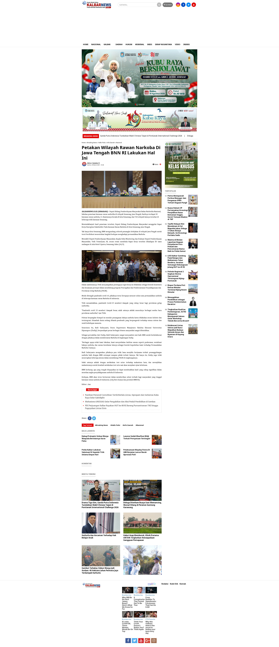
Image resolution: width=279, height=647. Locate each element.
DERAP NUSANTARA (163, 44)
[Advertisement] (139, 25)
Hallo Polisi (101, 143)
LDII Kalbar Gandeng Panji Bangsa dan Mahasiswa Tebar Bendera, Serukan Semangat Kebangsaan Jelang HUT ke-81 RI (178, 261)
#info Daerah (128, 425)
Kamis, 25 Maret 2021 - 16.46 (95, 165)
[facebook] (183, 5)
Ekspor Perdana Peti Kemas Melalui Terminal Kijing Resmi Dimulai (177, 288)
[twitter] (188, 5)
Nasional (119, 143)
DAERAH (119, 44)
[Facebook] (90, 418)
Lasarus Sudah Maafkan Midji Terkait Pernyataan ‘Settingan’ (136, 437)
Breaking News (92, 143)
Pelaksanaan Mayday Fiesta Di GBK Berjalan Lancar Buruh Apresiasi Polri (136, 452)
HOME (85, 44)
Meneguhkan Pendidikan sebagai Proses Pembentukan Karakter (177, 300)
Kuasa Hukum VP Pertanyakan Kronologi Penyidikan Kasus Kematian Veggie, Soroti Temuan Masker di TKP (178, 213)
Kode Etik (174, 584)
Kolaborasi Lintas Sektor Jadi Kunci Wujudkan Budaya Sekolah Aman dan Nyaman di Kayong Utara (176, 331)
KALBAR (107, 44)
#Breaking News (101, 425)
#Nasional (140, 425)
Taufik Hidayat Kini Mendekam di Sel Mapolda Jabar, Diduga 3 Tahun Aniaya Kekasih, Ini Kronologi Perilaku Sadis (177, 229)
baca (156, 164)
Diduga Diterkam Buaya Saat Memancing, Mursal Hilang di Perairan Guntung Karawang (142, 505)
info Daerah (111, 143)
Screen (168, 4)
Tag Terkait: (87, 425)
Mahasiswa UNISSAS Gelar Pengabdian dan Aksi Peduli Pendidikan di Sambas (120, 401)
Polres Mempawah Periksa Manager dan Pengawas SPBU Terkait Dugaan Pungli (177, 199)
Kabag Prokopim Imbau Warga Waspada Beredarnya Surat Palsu (95, 438)
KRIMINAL (139, 44)
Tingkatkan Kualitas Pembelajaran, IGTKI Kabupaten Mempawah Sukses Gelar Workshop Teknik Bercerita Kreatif (178, 315)
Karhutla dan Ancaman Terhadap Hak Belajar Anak (99, 536)
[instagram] (178, 5)
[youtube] (194, 5)
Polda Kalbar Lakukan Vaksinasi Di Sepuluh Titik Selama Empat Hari (93, 452)
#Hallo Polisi (115, 425)
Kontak (183, 584)
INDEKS (186, 44)
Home (84, 143)
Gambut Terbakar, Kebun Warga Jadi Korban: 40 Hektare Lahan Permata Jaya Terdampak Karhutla (100, 570)
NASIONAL (96, 44)
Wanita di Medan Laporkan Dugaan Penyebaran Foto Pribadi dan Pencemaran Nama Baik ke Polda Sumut (177, 245)
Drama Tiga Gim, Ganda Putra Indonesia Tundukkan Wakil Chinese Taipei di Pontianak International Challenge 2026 (112, 136)
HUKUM (129, 44)
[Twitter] (94, 418)
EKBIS (149, 44)
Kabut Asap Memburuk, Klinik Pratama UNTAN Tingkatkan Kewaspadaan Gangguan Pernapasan (141, 537)
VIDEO (177, 44)
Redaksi (165, 584)
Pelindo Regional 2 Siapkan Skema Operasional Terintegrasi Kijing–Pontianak (176, 276)
